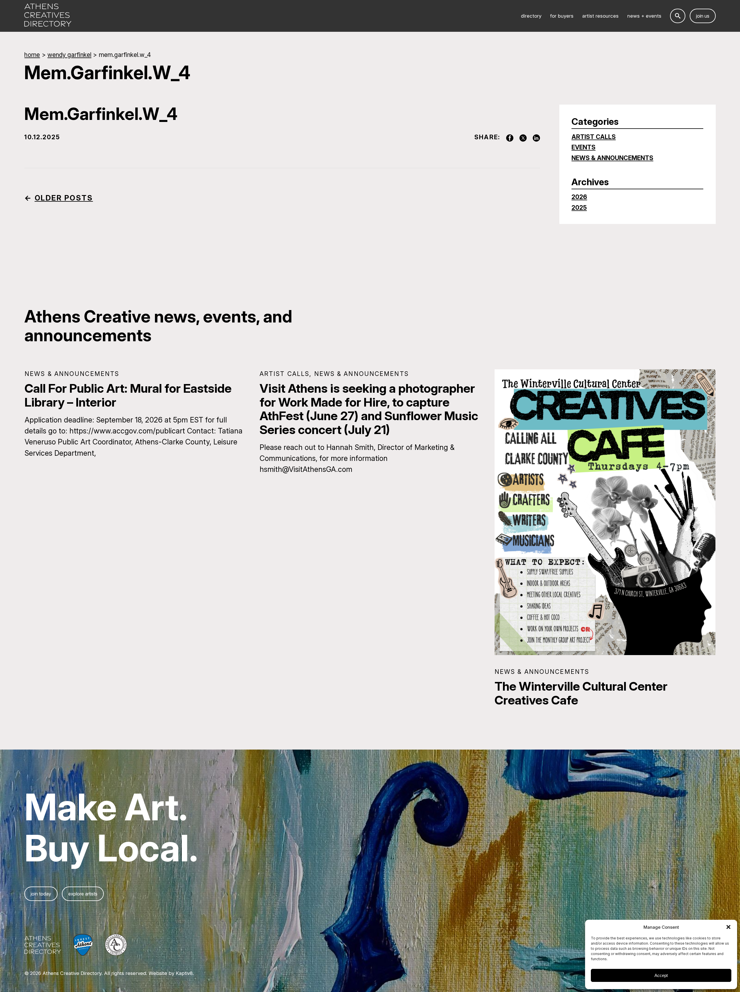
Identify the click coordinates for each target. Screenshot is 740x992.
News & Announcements (612, 158)
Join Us (702, 16)
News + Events (644, 16)
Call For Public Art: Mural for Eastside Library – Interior (128, 395)
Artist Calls (593, 136)
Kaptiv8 (184, 973)
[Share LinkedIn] (533, 137)
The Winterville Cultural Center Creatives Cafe (581, 693)
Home (32, 54)
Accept (661, 975)
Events (583, 147)
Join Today (41, 894)
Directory (531, 16)
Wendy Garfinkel (69, 54)
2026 (579, 197)
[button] (728, 927)
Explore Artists (82, 894)
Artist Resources (600, 16)
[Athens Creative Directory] (47, 15)
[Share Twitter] (520, 137)
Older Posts (64, 197)
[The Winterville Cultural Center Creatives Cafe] (605, 512)
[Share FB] (506, 137)
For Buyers (562, 16)
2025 (579, 207)
